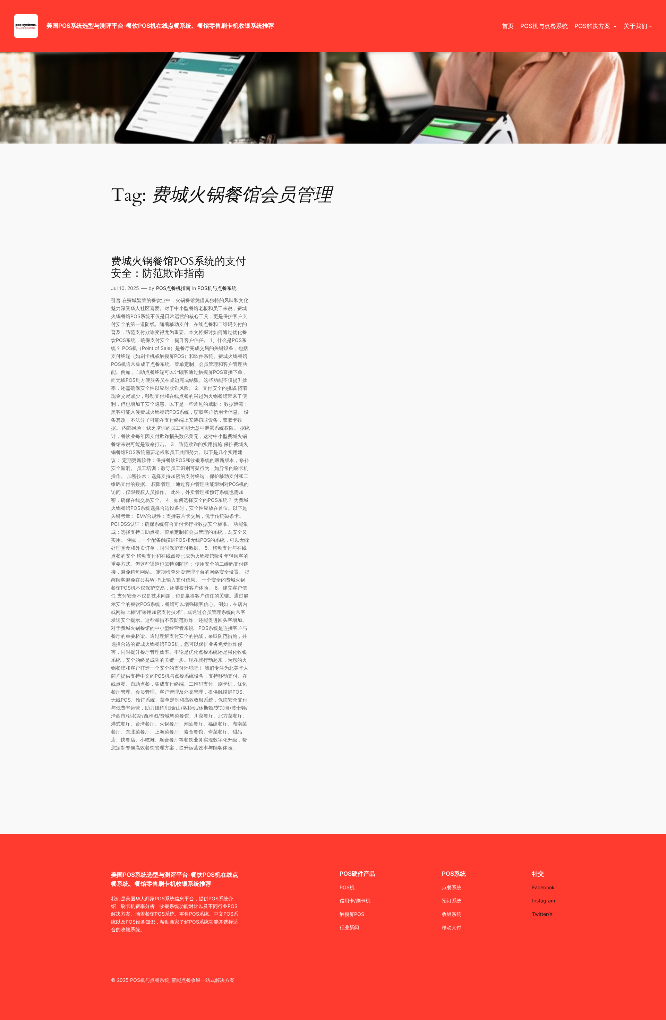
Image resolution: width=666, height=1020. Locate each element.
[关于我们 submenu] (650, 26)
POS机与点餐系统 (217, 288)
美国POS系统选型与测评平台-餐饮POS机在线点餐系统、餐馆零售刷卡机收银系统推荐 (160, 25)
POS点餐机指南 (173, 288)
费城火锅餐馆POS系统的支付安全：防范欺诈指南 (178, 268)
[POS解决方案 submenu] (615, 26)
